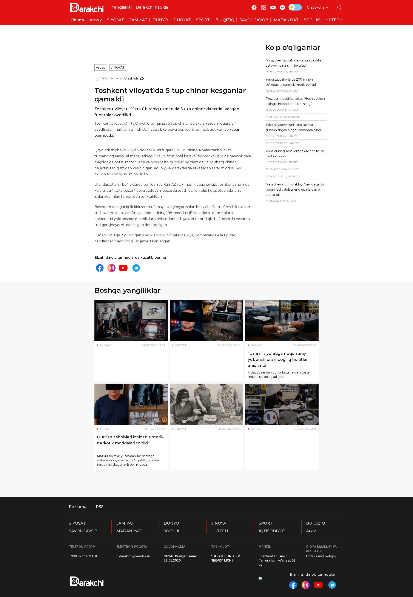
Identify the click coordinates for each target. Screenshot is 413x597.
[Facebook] (254, 7)
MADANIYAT (128, 531)
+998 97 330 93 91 (83, 556)
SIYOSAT (77, 523)
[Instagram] (263, 7)
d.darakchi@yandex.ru (133, 556)
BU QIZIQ (315, 523)
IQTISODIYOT (272, 531)
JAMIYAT (125, 523)
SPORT (266, 523)
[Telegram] (282, 7)
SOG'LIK (172, 531)
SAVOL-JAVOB (83, 531)
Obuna (77, 20)
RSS (99, 506)
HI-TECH (219, 531)
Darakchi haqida (152, 7)
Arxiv (311, 531)
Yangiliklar (122, 7)
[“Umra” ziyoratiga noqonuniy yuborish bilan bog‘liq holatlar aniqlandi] (282, 320)
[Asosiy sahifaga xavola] (87, 7)
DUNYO (171, 523)
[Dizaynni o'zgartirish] (295, 7)
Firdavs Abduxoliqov (321, 556)
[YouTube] (273, 7)
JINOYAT (117, 67)
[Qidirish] (339, 7)
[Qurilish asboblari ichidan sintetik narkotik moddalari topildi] (131, 404)
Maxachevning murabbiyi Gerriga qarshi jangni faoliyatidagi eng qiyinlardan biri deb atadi (295, 189)
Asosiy (100, 67)
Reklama (77, 506)
